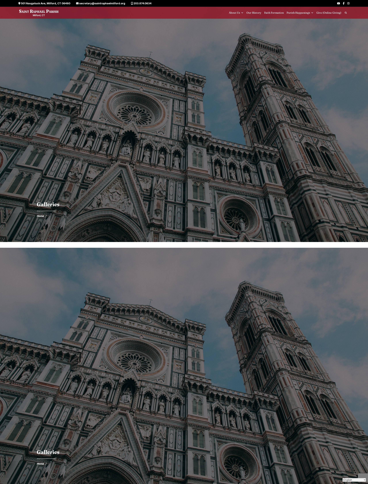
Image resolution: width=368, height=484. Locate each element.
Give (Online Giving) (328, 12)
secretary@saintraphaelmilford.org (102, 3)
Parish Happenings (298, 12)
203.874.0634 (142, 3)
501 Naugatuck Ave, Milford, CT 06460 (45, 3)
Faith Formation (274, 12)
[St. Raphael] (38, 12)
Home (40, 215)
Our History (253, 12)
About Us (234, 12)
